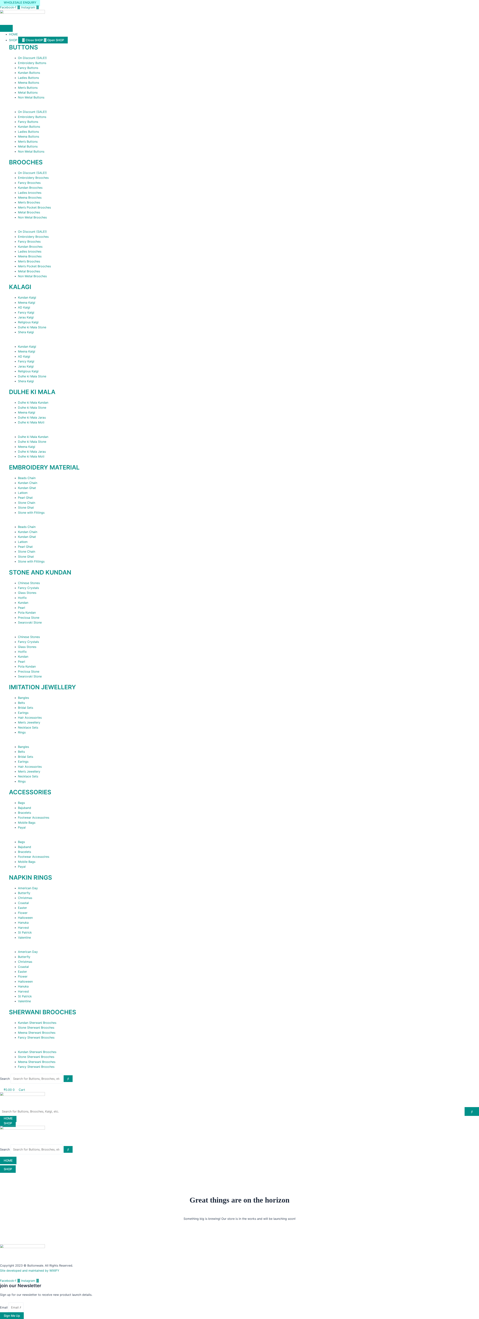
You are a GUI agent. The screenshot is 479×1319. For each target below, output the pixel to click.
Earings (23, 713)
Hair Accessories (30, 717)
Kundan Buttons (29, 73)
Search (5, 1079)
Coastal (23, 903)
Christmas (25, 898)
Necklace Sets (28, 727)
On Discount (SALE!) (32, 58)
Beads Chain (27, 478)
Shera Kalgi (26, 332)
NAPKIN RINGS (30, 877)
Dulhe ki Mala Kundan (33, 402)
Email (4, 1307)
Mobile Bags (26, 822)
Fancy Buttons (28, 68)
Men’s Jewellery (29, 722)
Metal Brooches (29, 212)
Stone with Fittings (31, 512)
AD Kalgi (24, 307)
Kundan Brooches (30, 187)
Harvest (23, 927)
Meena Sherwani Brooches (36, 1032)
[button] (244, 106)
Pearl (21, 608)
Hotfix (22, 598)
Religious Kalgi (28, 322)
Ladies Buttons (28, 78)
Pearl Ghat (25, 497)
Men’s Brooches (29, 202)
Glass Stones (27, 593)
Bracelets (24, 813)
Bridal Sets (25, 707)
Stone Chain (26, 502)
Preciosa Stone (28, 617)
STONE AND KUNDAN (40, 572)
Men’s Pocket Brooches (34, 207)
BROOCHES (26, 162)
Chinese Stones (29, 583)
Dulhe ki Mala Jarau (32, 417)
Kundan (23, 602)
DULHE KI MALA (32, 392)
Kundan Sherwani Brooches (37, 1023)
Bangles (23, 698)
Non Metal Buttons (31, 97)
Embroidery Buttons (32, 63)
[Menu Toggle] (6, 28)
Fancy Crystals (28, 588)
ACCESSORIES (30, 792)
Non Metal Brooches (32, 217)
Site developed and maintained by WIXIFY (29, 1270)
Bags (21, 803)
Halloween (25, 918)
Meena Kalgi (26, 302)
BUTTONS (23, 47)
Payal (22, 827)
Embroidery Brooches (33, 178)
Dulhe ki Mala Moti (31, 422)
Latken (23, 493)
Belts (21, 703)
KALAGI (20, 287)
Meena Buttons (28, 82)
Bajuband (24, 808)
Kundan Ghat (27, 488)
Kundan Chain (27, 483)
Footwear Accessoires (33, 817)
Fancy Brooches (29, 183)
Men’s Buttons (28, 87)
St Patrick (25, 932)
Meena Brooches (30, 197)
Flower (23, 913)
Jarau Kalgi (26, 317)
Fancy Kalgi (26, 312)
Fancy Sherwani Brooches (36, 1037)
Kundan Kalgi (27, 297)
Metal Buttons (28, 92)
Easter (22, 908)
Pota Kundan (27, 612)
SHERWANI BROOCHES (42, 1012)
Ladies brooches (29, 192)
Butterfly (24, 893)
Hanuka (23, 922)
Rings (22, 732)
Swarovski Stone (30, 622)
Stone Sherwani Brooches (36, 1027)
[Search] (68, 1078)
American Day (28, 888)
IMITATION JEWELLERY (42, 687)
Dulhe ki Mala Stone (32, 327)
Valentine (24, 937)
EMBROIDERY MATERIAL (44, 467)
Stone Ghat (26, 507)
